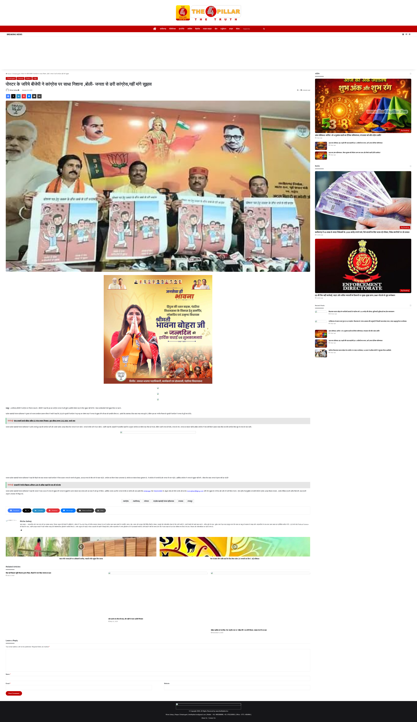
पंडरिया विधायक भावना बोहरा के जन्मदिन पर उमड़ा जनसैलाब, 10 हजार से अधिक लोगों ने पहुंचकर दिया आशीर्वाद (360, 350)
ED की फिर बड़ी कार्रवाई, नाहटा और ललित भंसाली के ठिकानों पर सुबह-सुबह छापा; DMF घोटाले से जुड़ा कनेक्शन (355, 295)
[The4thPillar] (208, 12)
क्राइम (231, 28)
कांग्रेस (126, 501)
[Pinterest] (24, 96)
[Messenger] (29, 96)
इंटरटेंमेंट (181, 28)
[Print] (39, 96)
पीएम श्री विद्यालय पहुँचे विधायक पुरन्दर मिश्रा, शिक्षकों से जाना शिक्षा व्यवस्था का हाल (28, 573)
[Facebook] (8, 96)
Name (8, 674)
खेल (216, 28)
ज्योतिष (189, 28)
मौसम (238, 28)
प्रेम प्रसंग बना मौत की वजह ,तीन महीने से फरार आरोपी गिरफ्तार (125, 619)
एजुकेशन (223, 28)
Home (9, 74)
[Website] (21, 530)
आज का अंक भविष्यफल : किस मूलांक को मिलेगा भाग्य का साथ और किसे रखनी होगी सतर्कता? (355, 152)
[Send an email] (18, 90)
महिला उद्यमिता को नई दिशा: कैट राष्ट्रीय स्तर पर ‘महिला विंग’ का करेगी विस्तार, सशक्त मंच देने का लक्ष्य (239, 630)
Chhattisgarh (16, 74)
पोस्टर (147, 501)
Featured (20, 78)
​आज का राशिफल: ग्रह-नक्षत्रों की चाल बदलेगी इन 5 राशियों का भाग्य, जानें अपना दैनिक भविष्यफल (355, 143)
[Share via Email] (34, 96)
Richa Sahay (13, 90)
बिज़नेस (197, 28)
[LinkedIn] (18, 96)
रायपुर (35, 78)
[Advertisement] (208, 53)
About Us (204, 718)
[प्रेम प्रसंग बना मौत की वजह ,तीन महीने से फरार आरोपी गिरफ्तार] (158, 594)
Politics (28, 78)
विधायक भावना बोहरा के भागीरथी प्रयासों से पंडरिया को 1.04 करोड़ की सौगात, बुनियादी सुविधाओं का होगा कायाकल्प (361, 311)
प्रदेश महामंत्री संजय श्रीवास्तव (164, 501)
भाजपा (181, 501)
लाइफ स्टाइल (207, 28)
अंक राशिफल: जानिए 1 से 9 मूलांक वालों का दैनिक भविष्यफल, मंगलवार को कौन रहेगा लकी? (348, 135)
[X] (13, 96)
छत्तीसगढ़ (163, 28)
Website (166, 683)
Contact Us (212, 718)
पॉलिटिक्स (172, 28)
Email (8, 683)
